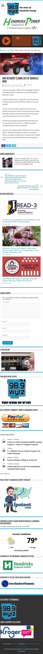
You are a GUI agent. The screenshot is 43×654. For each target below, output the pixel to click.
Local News (10, 50)
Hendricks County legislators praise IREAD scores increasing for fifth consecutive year (21, 221)
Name (4, 321)
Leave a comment (10, 86)
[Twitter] (20, 646)
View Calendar (5, 474)
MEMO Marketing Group (32, 644)
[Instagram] (22, 646)
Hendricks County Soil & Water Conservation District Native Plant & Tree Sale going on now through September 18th (20, 250)
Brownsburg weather (22, 550)
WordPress (14, 644)
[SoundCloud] (25, 646)
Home (4, 50)
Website (4, 335)
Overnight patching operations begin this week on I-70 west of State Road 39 (27, 187)
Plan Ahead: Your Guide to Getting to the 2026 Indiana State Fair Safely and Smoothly (19, 280)
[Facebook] (18, 646)
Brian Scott (7, 85)
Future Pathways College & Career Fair (22, 460)
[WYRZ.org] (21, 8)
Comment (6, 302)
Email (4, 328)
